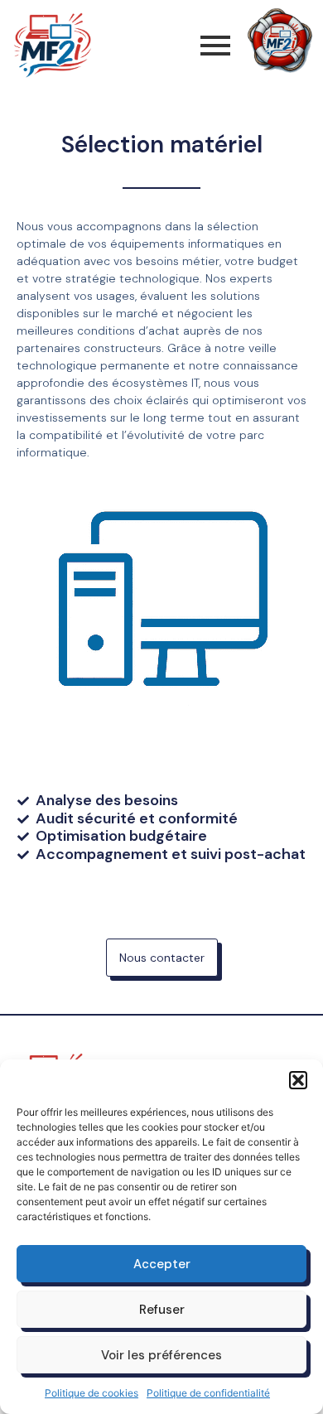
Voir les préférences (161, 1355)
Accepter (161, 1264)
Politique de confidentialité (208, 1393)
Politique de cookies (91, 1393)
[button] (298, 1080)
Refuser (162, 1309)
